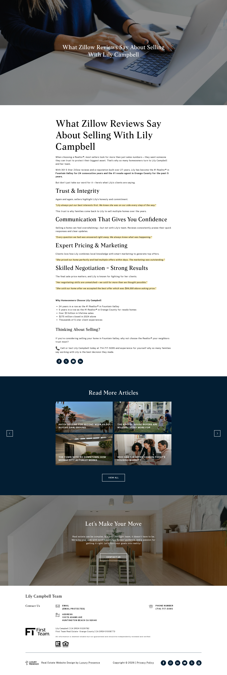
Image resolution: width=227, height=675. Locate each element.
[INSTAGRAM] (170, 663)
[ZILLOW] (199, 663)
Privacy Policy (145, 662)
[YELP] (191, 663)
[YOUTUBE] (184, 663)
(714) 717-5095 (164, 609)
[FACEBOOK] (163, 663)
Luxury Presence (89, 662)
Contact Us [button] (113, 557)
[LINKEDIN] (177, 663)
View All (113, 478)
